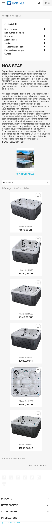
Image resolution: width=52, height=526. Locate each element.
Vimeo (32, 478)
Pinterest (25, 478)
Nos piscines (10, 29)
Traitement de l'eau (13, 47)
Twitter (11, 478)
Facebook (4, 478)
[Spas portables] (25, 159)
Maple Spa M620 (26, 357)
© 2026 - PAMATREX (11, 522)
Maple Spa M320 (26, 226)
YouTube (18, 478)
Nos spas (8, 36)
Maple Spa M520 (26, 314)
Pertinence (26, 182)
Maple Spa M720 (26, 401)
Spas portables (25, 173)
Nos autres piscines (14, 33)
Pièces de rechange (14, 50)
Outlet (7, 53)
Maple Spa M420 (26, 270)
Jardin (7, 43)
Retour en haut (38, 465)
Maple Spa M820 (26, 445)
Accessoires (10, 39)
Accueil (11, 24)
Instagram (39, 478)
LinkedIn (4, 484)
